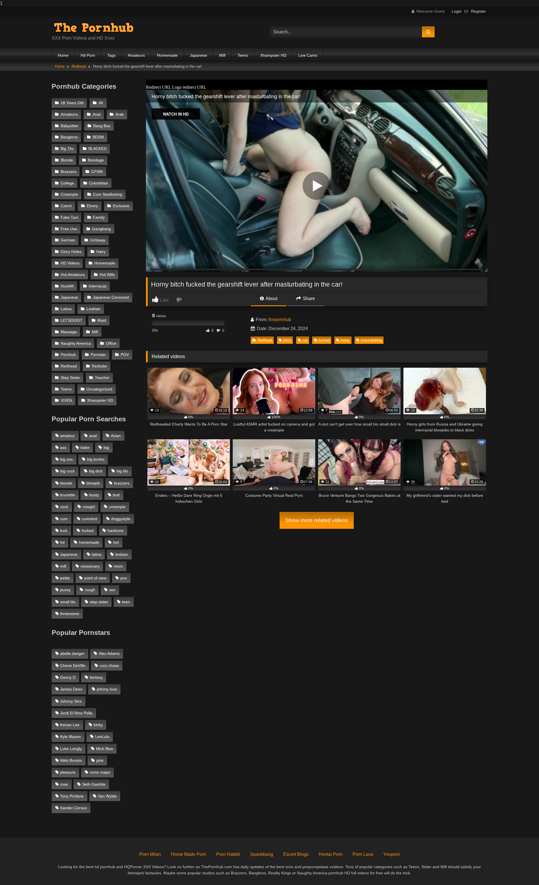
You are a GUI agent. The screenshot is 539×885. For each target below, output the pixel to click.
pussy (65, 589)
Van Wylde (107, 796)
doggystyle (120, 518)
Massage (69, 332)
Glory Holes (71, 252)
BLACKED (97, 149)
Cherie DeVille (72, 665)
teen (126, 602)
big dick (95, 471)
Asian (116, 435)
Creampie (69, 194)
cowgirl (89, 506)
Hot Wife (107, 275)
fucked (324, 340)
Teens (242, 55)
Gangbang (101, 229)
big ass (66, 459)
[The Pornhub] (94, 27)
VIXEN (66, 400)
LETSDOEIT (72, 320)
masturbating (371, 340)
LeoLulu (102, 736)
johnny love (107, 689)
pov (123, 578)
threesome (69, 613)
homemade (89, 542)
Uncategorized (99, 389)
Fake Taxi (69, 217)
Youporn (391, 854)
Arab (119, 114)
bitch (287, 340)
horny (345, 340)
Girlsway (97, 240)
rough (90, 589)
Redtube (99, 366)
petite (65, 578)
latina (96, 554)
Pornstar (98, 355)
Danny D (68, 677)
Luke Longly (71, 748)
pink (100, 760)
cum (64, 518)
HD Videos (70, 263)
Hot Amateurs (73, 275)
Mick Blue (104, 748)
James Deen (71, 689)
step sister (99, 602)
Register (478, 11)
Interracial (97, 286)
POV (125, 355)
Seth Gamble (94, 784)
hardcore (116, 530)
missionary (90, 566)
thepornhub (279, 319)
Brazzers (68, 172)
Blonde (67, 160)
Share (308, 298)
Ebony (92, 206)
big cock (67, 471)
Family (99, 217)
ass (63, 447)
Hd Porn (88, 55)
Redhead (79, 66)
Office (111, 343)
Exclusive (121, 206)
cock (64, 506)
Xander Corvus (73, 808)
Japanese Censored (111, 297)
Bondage (96, 160)
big (106, 447)
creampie (117, 506)
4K (101, 103)
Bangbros (69, 137)
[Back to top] (521, 869)
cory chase (109, 665)
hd (62, 542)
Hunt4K (67, 286)
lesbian (121, 554)
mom (118, 566)
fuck (63, 530)
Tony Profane (72, 796)
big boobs (95, 459)
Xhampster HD (273, 55)
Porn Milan (150, 854)
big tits (122, 471)
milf (63, 566)
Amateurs (136, 55)
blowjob (93, 483)
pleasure (68, 772)
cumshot (89, 518)
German (68, 240)
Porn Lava (363, 854)
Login (457, 11)
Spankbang (261, 854)
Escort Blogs (296, 854)
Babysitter (69, 126)
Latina (66, 309)
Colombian (98, 183)
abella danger (72, 653)
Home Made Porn (188, 854)
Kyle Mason (70, 736)
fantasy (96, 677)
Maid (101, 320)
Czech (66, 206)
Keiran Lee (69, 724)
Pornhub (68, 355)
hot (116, 542)
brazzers (121, 483)
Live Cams (307, 55)
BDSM (98, 137)
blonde (66, 483)
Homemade (167, 55)
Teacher (102, 378)
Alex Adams (109, 653)
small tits (68, 602)
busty (94, 495)
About (271, 298)
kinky (98, 724)
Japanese (198, 55)
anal (93, 435)
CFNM (97, 172)
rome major (100, 772)
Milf (222, 55)
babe (85, 447)
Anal (97, 114)
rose (64, 784)
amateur (67, 435)
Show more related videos (316, 520)
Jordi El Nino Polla (76, 713)
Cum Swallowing (107, 194)
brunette (67, 495)
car (304, 340)
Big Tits (67, 149)
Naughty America (76, 343)
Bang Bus (101, 126)
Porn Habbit (228, 854)
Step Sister (70, 378)
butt (116, 495)
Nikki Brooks (71, 760)
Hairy (101, 252)
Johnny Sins (71, 701)
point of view (95, 578)
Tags (111, 55)
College (67, 183)
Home (63, 55)
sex (112, 589)
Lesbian (93, 309)
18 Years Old (72, 103)
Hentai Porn (330, 854)
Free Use (69, 229)
